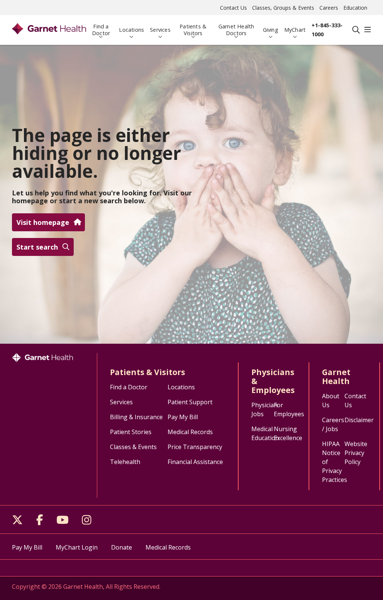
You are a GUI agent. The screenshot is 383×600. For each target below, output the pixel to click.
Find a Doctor (101, 30)
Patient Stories (130, 432)
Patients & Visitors (193, 30)
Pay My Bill (183, 417)
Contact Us (233, 7)
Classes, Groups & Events (283, 7)
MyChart (295, 29)
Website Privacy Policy (355, 453)
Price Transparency (195, 447)
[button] (367, 30)
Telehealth (125, 462)
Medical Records (190, 432)
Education (355, 7)
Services (160, 29)
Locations (131, 29)
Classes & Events (133, 447)
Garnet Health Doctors (236, 30)
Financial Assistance (195, 462)
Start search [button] (37, 246)
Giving (270, 29)
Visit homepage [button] (42, 222)
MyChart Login (77, 547)
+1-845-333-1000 (327, 30)
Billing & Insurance (136, 417)
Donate (121, 547)
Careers (328, 7)
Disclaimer (359, 420)
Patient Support (190, 402)
